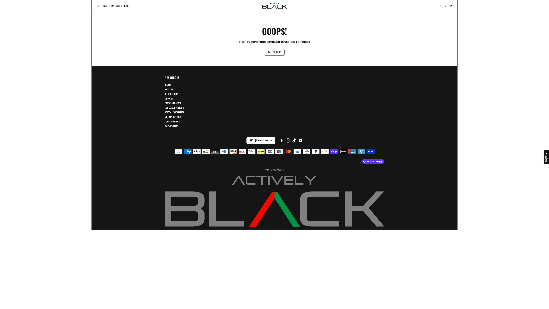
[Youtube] (301, 140)
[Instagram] (288, 140)
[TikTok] (294, 140)
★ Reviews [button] (546, 157)
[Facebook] (282, 140)
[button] (97, 6)
